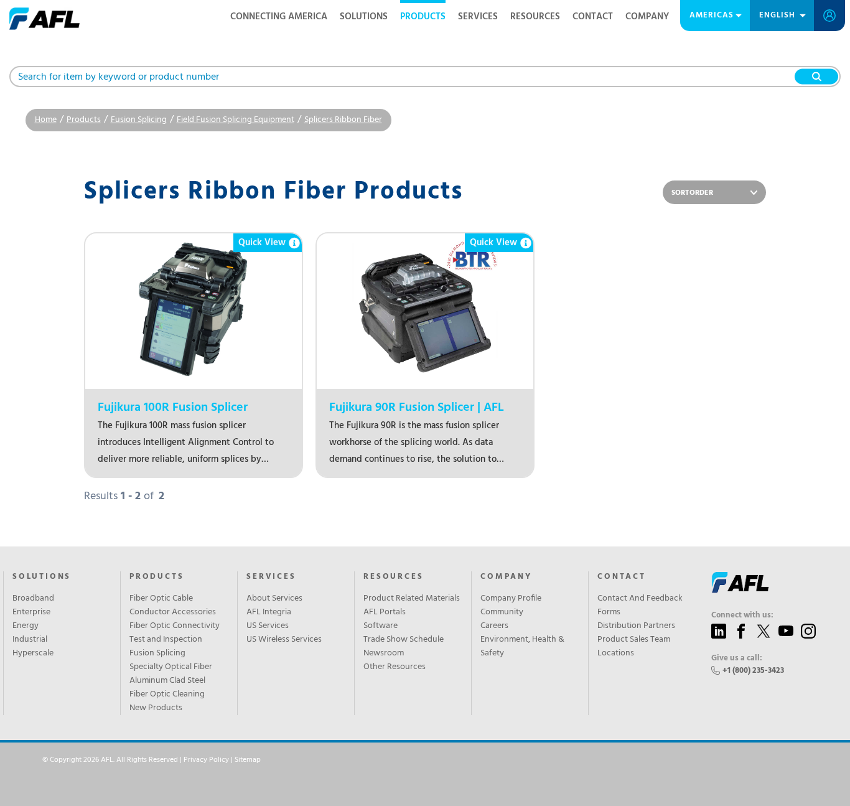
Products (423, 16)
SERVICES (271, 577)
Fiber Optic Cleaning (167, 694)
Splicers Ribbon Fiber (343, 120)
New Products (155, 708)
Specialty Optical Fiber (170, 667)
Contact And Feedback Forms (640, 605)
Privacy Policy (206, 760)
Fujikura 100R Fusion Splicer (173, 408)
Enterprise (31, 612)
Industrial (29, 640)
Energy (25, 626)
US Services (267, 626)
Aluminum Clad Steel (167, 681)
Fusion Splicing (139, 120)
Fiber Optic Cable (161, 599)
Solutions (364, 16)
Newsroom (383, 653)
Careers (494, 626)
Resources (535, 16)
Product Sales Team (633, 640)
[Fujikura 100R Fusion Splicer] (193, 311)
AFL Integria (268, 612)
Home (46, 120)
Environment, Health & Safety (522, 646)
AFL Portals (384, 612)
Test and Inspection (165, 640)
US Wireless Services (284, 640)
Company (647, 16)
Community (501, 612)
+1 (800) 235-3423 (753, 670)
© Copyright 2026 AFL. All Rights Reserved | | (151, 760)
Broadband (33, 599)
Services (478, 16)
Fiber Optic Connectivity (174, 626)
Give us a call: (736, 658)
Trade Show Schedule (403, 640)
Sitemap (248, 760)
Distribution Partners (636, 626)
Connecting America (278, 16)
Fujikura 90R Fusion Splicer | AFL (416, 408)
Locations (615, 653)
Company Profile (510, 599)
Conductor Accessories (172, 612)
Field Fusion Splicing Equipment (235, 120)
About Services (274, 599)
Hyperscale (33, 653)
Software (380, 626)
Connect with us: (742, 616)
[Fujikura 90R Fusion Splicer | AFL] (425, 311)
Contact (592, 16)
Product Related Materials (411, 599)
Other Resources (394, 667)
